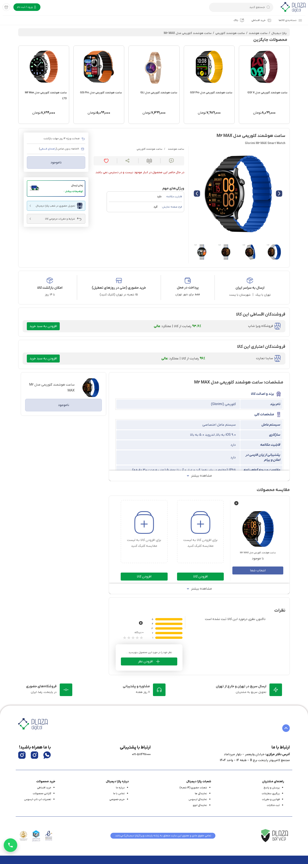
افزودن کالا (200, 576)
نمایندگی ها (201, 793)
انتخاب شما (258, 570)
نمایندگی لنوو (200, 805)
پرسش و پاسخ (272, 787)
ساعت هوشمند (258, 33)
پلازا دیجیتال (279, 33)
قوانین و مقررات (271, 799)
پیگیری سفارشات (271, 793)
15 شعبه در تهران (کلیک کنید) (119, 295)
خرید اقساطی (258, 20)
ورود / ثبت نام (25, 7)
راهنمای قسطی (48, 149)
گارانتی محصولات (42, 793)
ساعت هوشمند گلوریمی (230, 33)
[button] (56, 188)
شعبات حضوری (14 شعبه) (193, 787)
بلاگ (236, 20)
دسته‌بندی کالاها (287, 20)
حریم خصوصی (117, 799)
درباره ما (120, 787)
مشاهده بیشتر (201, 476)
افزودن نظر (145, 661)
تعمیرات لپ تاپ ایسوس (37, 799)
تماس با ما (119, 793)
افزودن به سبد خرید (43, 326)
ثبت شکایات (273, 805)
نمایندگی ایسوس (198, 799)
